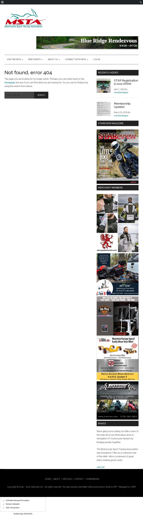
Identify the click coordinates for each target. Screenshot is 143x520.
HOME (48, 479)
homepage (9, 82)
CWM (133, 487)
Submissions (92, 479)
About (56, 479)
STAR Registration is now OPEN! (126, 82)
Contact (79, 479)
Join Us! (101, 467)
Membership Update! (122, 105)
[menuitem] (2, 2)
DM (115, 487)
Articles (67, 479)
